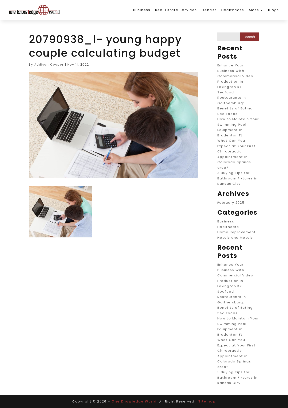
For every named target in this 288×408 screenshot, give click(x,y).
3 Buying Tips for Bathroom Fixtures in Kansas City (237, 178)
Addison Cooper (49, 64)
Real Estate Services (176, 10)
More (254, 10)
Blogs (273, 10)
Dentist (209, 10)
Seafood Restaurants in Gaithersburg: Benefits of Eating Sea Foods (235, 103)
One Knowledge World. (135, 401)
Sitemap (207, 401)
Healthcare (232, 10)
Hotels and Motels (235, 237)
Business (141, 10)
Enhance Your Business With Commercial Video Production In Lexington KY (235, 76)
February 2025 (231, 202)
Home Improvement (236, 232)
